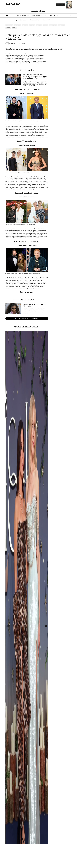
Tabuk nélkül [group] (46, 20)
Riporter (38, 15)
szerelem (8, 27)
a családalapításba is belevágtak (28, 189)
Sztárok (24, 15)
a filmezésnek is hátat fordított (12, 233)
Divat (28, 15)
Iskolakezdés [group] (23, 20)
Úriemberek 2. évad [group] (34, 20)
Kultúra (56, 15)
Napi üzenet (50, 15)
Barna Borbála (12, 43)
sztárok (14, 27)
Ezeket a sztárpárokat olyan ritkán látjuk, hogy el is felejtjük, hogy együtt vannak (35, 77)
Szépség (33, 15)
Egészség (44, 15)
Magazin (19, 15)
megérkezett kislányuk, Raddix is (26, 234)
